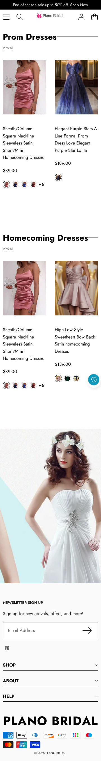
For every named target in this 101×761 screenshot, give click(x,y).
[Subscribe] (87, 630)
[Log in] (81, 16)
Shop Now (79, 5)
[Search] (19, 16)
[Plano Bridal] (50, 17)
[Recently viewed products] (93, 379)
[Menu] (6, 16)
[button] (94, 16)
